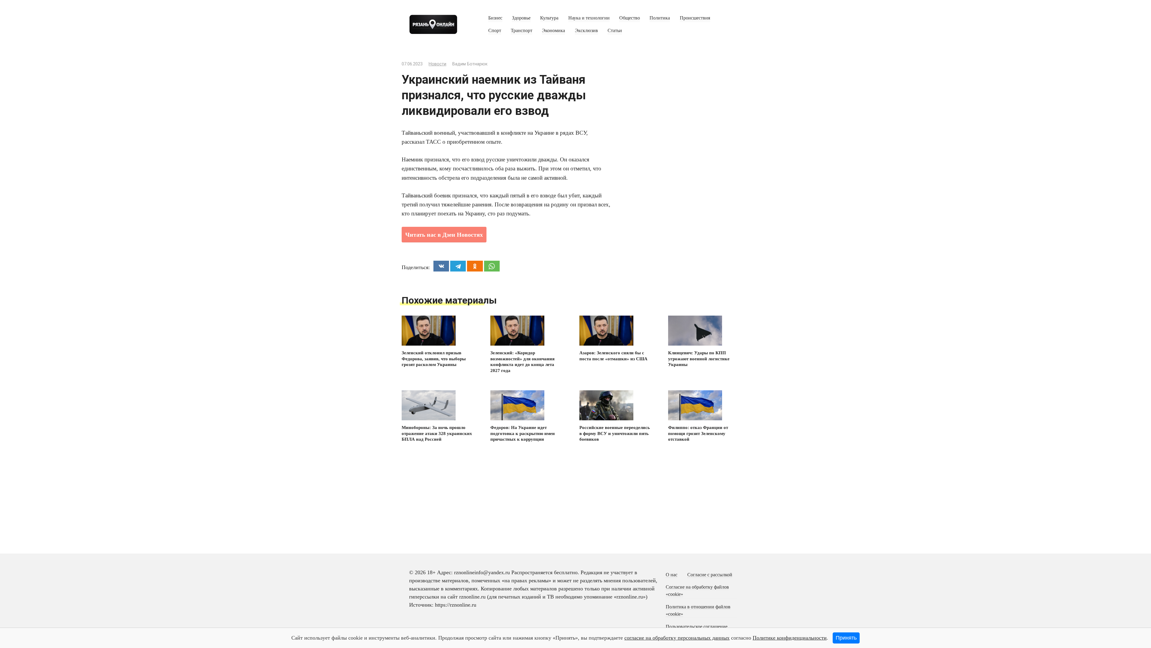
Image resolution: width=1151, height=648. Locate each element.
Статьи (615, 30)
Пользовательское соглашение (696, 626)
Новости (437, 64)
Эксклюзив (586, 30)
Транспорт (521, 30)
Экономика (553, 30)
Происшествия (695, 18)
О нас (671, 575)
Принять (846, 638)
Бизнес (495, 18)
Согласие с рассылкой (709, 575)
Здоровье (521, 18)
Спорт (494, 30)
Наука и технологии (589, 18)
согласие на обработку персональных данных (677, 638)
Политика (660, 18)
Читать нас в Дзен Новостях (444, 234)
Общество (629, 18)
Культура (549, 18)
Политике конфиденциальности (790, 638)
